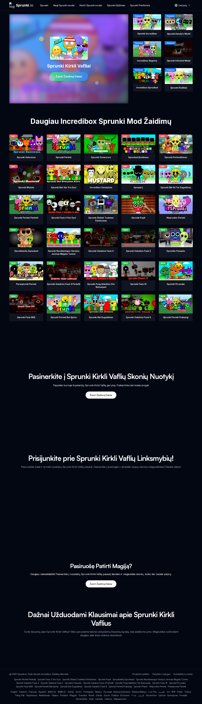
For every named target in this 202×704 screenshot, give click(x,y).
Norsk (91, 695)
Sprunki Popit (104, 679)
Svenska (83, 695)
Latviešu (99, 699)
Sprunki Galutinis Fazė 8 (95, 686)
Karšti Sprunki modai (91, 5)
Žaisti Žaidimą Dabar (68, 76)
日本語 (71, 692)
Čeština (114, 695)
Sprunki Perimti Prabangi (120, 686)
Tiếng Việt (19, 695)
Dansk (99, 695)
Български (172, 695)
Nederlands (44, 695)
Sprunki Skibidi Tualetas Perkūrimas (79, 679)
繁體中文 (62, 692)
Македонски (120, 699)
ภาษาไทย (152, 692)
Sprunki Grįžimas (116, 5)
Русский (108, 692)
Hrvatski (183, 695)
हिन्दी (173, 692)
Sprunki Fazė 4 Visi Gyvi (49, 679)
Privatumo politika (140, 674)
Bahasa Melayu (139, 692)
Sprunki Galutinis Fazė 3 (52, 683)
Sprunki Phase (140, 686)
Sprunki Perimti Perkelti (25, 679)
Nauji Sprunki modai (64, 5)
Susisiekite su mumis (183, 674)
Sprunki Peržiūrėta (140, 5)
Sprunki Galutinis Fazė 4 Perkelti (98, 683)
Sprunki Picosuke (177, 683)
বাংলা (168, 692)
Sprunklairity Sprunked (123, 679)
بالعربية (162, 692)
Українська (31, 695)
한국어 (79, 692)
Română (64, 695)
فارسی (141, 695)
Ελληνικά (124, 695)
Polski (180, 692)
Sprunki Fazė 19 (159, 683)
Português (88, 692)
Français (33, 692)
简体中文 (52, 692)
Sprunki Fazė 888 (24, 686)
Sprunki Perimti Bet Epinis (47, 686)
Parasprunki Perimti (177, 686)
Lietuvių (108, 699)
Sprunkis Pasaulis (73, 683)
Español (42, 692)
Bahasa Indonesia (121, 692)
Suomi (107, 695)
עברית (133, 695)
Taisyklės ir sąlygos (161, 674)
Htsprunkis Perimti (157, 686)
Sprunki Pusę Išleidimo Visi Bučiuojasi (133, 683)
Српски (162, 695)
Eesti (91, 699)
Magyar (73, 695)
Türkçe (187, 692)
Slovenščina (81, 699)
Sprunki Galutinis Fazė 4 (27, 683)
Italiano (98, 692)
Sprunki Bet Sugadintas (71, 686)
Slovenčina (151, 695)
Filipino (55, 695)
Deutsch (23, 692)
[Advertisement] (101, 342)
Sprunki (44, 5)
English (14, 692)
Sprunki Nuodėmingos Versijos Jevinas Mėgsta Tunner (162, 679)
